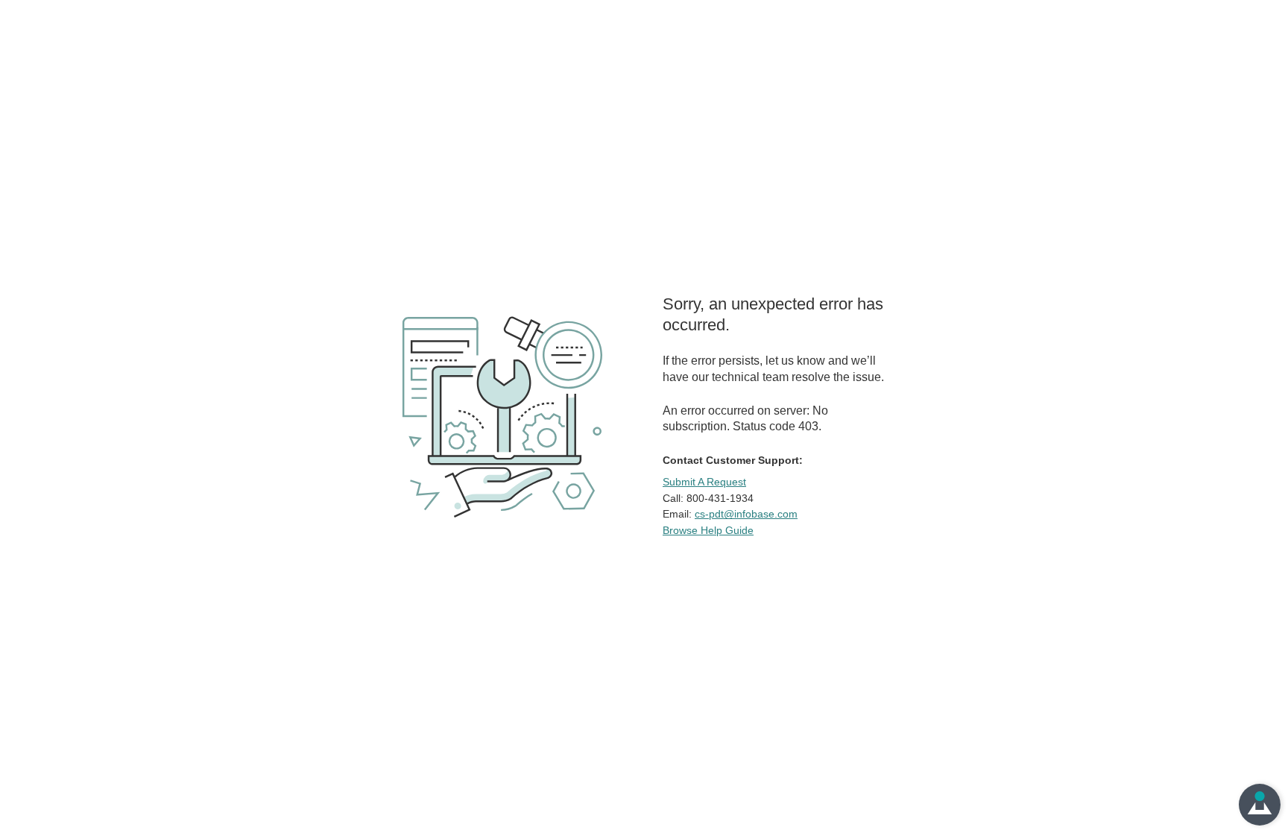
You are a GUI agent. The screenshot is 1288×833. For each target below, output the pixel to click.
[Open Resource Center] (1260, 805)
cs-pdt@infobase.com (746, 514)
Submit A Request (704, 482)
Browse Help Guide (708, 530)
